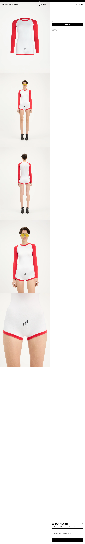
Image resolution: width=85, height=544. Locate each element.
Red (52, 21)
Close (82, 523)
